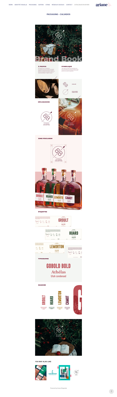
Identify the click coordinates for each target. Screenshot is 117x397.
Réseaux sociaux (58, 4)
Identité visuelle (21, 4)
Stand (48, 4)
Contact (69, 4)
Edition (41, 4)
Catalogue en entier (81, 4)
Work (11, 4)
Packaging (33, 4)
